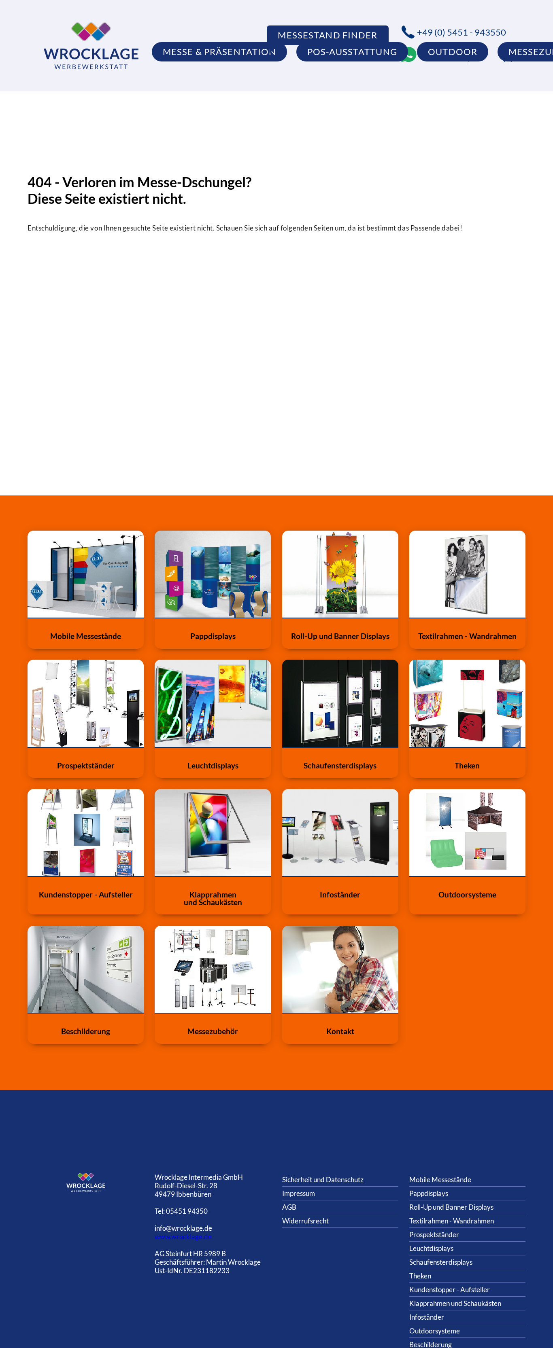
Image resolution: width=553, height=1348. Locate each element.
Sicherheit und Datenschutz (323, 1179)
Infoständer (426, 1317)
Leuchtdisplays (431, 1248)
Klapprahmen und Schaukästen (455, 1303)
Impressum (298, 1193)
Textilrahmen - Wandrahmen (451, 1221)
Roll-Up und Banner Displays (451, 1207)
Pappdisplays (428, 1193)
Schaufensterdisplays (440, 1262)
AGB (289, 1207)
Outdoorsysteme (434, 1331)
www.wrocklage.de (183, 1236)
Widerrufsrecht (305, 1221)
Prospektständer (434, 1234)
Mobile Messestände (440, 1179)
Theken (420, 1276)
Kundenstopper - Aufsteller (449, 1289)
